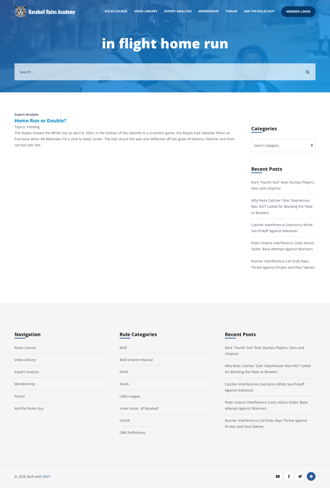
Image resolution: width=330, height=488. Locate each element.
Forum (231, 11)
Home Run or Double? (40, 121)
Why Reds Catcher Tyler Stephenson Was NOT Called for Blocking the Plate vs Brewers (282, 206)
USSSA (125, 420)
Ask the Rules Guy (259, 11)
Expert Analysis (178, 11)
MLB (123, 347)
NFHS (124, 372)
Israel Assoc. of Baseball (139, 408)
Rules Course (116, 11)
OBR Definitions (132, 432)
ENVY (46, 476)
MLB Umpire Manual (136, 359)
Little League (130, 396)
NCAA (124, 384)
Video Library (146, 11)
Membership (208, 11)
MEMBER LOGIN (298, 11)
